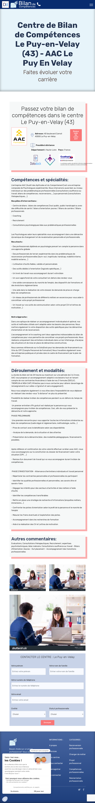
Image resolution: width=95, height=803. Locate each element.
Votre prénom (17, 666)
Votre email (16, 694)
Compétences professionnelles (76, 770)
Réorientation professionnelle (76, 779)
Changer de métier (77, 754)
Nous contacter (56, 763)
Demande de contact (76, 135)
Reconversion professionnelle (76, 747)
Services (53, 751)
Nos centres (54, 757)
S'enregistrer (54, 769)
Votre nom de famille (58, 666)
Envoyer (47, 723)
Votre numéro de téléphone (23, 680)
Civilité (14, 708)
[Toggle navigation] (91, 5)
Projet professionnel (75, 761)
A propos (53, 745)
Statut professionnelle (59, 708)
